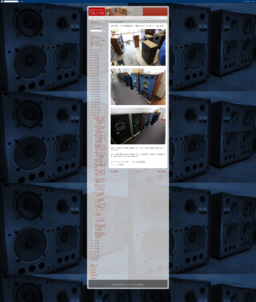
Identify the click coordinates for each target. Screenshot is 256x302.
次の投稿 (114, 171)
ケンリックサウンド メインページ (115, 18)
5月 (95, 115)
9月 (95, 105)
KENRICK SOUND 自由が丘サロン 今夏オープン (100, 180)
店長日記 (121, 164)
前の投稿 (162, 171)
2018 (94, 73)
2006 (94, 260)
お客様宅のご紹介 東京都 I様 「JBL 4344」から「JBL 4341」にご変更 (100, 121)
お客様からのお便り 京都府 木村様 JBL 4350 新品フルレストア (100, 173)
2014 (94, 84)
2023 (94, 60)
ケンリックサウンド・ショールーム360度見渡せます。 (99, 220)
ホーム (138, 171)
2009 (94, 252)
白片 (93, 272)
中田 (93, 267)
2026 (94, 52)
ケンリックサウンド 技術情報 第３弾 (99, 194)
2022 (94, 63)
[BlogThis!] (139, 162)
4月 (95, 241)
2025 (94, 55)
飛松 (93, 278)
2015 (94, 81)
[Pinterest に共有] (144, 162)
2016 (94, 78)
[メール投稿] (133, 161)
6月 (95, 112)
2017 (94, 76)
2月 (95, 246)
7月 (95, 110)
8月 (95, 107)
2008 (94, 254)
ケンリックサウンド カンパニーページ (143, 18)
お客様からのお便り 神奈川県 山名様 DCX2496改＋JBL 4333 (99, 130)
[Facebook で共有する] (142, 162)
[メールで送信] (137, 162)
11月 (96, 99)
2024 (94, 57)
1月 (95, 248)
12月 (96, 97)
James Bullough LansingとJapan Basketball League (100, 235)
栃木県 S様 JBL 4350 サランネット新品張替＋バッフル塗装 (100, 155)
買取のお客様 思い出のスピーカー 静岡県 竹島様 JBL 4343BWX (99, 139)
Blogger (140, 284)
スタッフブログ (95, 40)
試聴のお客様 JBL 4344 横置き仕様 (100, 165)
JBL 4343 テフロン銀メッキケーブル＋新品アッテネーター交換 (100, 187)
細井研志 (95, 275)
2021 (94, 65)
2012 (94, 89)
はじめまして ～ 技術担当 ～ (100, 214)
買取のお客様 (94, 45)
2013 (94, 86)
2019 (94, 71)
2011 (94, 92)
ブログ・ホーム (95, 18)
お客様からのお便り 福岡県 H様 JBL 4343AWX (99, 227)
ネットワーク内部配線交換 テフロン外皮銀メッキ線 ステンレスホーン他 (99, 208)
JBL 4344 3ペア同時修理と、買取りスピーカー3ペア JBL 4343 (100, 147)
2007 (94, 257)
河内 (93, 270)
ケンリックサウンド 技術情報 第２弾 (99, 200)
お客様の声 (94, 38)
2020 (94, 68)
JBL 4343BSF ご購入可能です (99, 160)
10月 (96, 102)
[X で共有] (140, 162)
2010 (94, 94)
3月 (95, 243)
